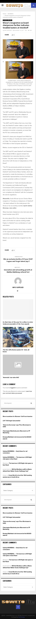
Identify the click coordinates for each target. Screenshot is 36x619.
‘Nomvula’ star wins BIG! (11, 377)
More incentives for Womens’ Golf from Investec (17, 416)
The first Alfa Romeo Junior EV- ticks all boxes (16, 351)
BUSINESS (5, 20)
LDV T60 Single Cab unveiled (11, 420)
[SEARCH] (31, 403)
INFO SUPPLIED (8, 30)
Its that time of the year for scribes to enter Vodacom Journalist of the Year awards (18, 323)
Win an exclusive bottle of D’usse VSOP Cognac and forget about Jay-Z (18, 260)
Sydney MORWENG (8, 451)
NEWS (10, 20)
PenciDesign (21, 617)
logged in (13, 387)
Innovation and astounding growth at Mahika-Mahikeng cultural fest (18, 271)
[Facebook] (18, 607)
